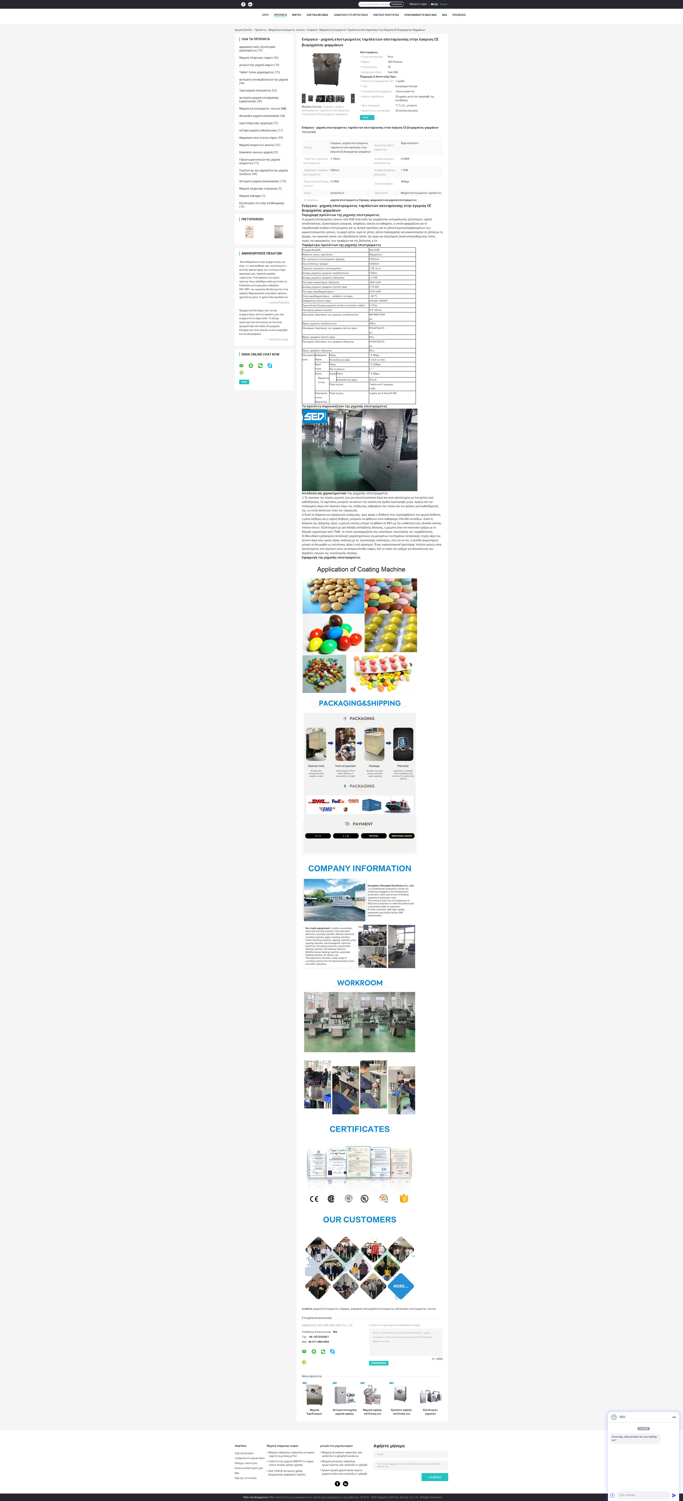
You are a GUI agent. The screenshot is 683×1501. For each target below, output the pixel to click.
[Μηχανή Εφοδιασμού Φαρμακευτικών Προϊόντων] (314, 1394)
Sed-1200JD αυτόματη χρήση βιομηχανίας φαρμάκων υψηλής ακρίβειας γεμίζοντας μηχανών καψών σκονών (291, 1473)
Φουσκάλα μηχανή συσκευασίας (259, 116)
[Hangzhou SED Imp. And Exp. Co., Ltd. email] (243, 365)
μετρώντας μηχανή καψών (256, 65)
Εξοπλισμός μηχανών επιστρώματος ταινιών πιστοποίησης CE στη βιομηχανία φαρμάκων (430, 1412)
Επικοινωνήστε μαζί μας (420, 15)
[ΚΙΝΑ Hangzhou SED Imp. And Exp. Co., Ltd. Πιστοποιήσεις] (249, 231)
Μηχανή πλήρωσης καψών (256, 57)
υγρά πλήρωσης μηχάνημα (255, 123)
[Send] (674, 1495)
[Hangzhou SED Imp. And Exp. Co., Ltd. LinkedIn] (250, 4)
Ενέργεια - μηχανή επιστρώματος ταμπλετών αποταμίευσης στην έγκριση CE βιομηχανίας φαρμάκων (326, 110)
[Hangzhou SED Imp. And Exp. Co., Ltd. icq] (243, 372)
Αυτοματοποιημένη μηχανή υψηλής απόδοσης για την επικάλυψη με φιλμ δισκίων (345, 1412)
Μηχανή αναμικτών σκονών (257, 145)
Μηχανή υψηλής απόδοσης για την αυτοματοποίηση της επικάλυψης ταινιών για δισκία (372, 1412)
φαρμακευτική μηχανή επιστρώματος (372, 1308)
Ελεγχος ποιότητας (386, 15)
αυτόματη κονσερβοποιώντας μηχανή (263, 79)
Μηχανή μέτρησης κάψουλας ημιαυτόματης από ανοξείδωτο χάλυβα (344, 1463)
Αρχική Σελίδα (243, 29)
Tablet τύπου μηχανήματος (256, 72)
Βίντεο (296, 15)
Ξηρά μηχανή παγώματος (255, 90)
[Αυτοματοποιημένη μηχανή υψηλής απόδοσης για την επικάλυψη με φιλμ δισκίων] (344, 1394)
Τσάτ (365, 117)
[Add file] (612, 1495)
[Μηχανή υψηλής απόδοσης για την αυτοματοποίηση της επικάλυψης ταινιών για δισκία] (372, 1394)
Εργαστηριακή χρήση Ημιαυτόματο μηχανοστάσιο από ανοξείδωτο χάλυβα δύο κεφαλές (344, 1472)
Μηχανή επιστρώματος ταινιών (287, 29)
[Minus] (674, 1417)
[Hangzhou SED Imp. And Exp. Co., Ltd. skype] (272, 365)
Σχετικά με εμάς (317, 15)
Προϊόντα (280, 15)
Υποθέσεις (459, 15)
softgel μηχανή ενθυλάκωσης (258, 130)
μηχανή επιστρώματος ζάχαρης (331, 1308)
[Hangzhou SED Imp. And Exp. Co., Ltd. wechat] (262, 365)
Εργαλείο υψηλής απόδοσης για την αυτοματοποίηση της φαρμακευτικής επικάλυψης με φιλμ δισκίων (401, 1412)
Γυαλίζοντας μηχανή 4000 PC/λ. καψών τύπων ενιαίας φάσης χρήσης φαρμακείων (291, 1463)
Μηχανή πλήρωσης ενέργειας (258, 188)
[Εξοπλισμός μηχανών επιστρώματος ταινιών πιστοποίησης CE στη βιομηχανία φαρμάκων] (430, 1394)
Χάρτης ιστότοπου (246, 1478)
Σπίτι (265, 15)
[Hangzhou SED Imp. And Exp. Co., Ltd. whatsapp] (253, 365)
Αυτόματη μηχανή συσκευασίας (259, 181)
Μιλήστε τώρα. (418, 4)
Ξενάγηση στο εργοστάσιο (351, 15)
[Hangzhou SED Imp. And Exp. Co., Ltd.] (231, 15)
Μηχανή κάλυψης (250, 196)
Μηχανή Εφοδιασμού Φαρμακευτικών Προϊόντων (314, 1412)
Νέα (444, 15)
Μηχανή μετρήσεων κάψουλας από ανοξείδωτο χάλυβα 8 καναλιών (342, 1454)
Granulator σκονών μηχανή (255, 152)
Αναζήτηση (396, 4)
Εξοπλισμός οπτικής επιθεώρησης (261, 203)
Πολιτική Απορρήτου (255, 1497)
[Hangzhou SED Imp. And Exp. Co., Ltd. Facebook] (243, 4)
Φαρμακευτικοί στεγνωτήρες (258, 137)
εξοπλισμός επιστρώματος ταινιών (415, 1308)
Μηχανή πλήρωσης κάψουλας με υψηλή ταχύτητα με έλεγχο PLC (291, 1454)
